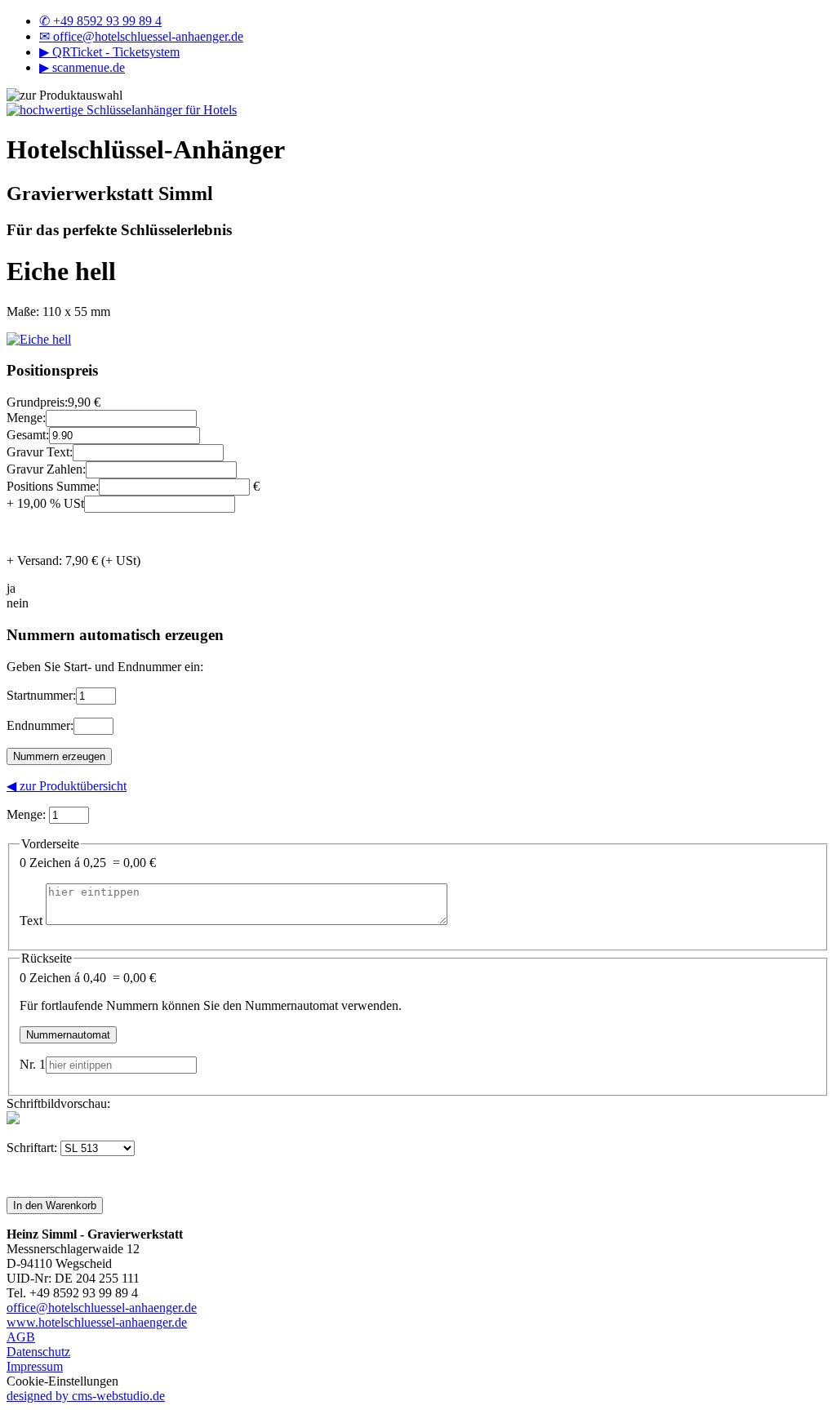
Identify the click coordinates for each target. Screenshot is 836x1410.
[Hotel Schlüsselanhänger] (122, 110)
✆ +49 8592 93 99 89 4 (100, 21)
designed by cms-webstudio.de (86, 1396)
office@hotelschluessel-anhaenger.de (141, 36)
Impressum (35, 1366)
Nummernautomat (68, 1035)
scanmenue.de (82, 67)
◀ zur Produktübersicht (67, 786)
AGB (21, 1337)
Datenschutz (38, 1352)
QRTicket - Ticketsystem (109, 52)
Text (31, 920)
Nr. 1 (33, 1064)
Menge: (26, 814)
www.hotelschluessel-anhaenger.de (97, 1322)
